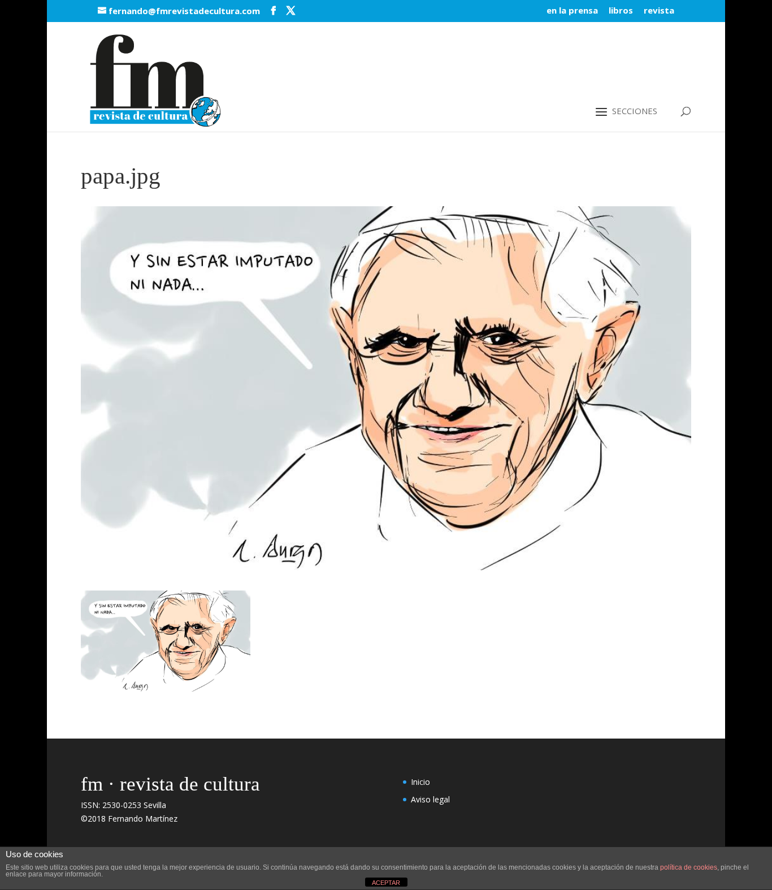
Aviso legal (430, 799)
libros (621, 11)
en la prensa (572, 11)
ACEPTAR (386, 882)
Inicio (420, 781)
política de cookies (688, 867)
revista (659, 11)
